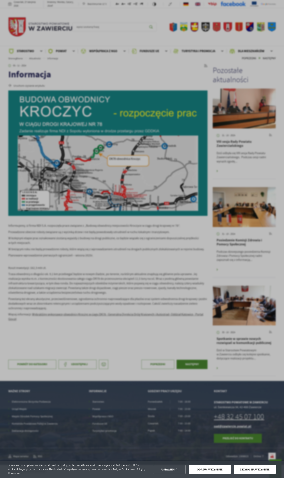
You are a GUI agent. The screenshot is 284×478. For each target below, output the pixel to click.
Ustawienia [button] (169, 469)
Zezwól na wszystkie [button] (255, 469)
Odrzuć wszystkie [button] (210, 469)
